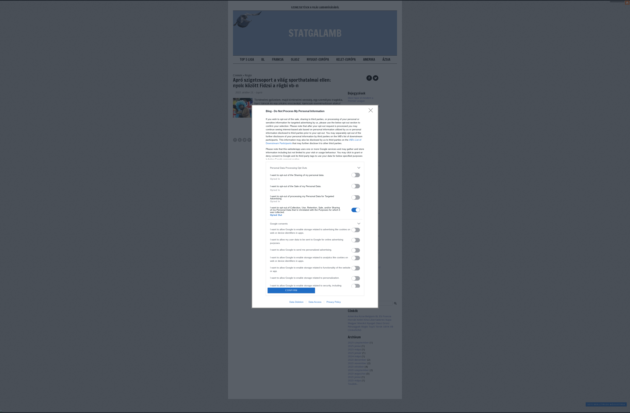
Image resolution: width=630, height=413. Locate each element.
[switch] (355, 175)
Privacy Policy (333, 302)
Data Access (315, 302)
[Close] (372, 111)
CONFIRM (291, 290)
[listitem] (315, 167)
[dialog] (315, 206)
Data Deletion (296, 302)
